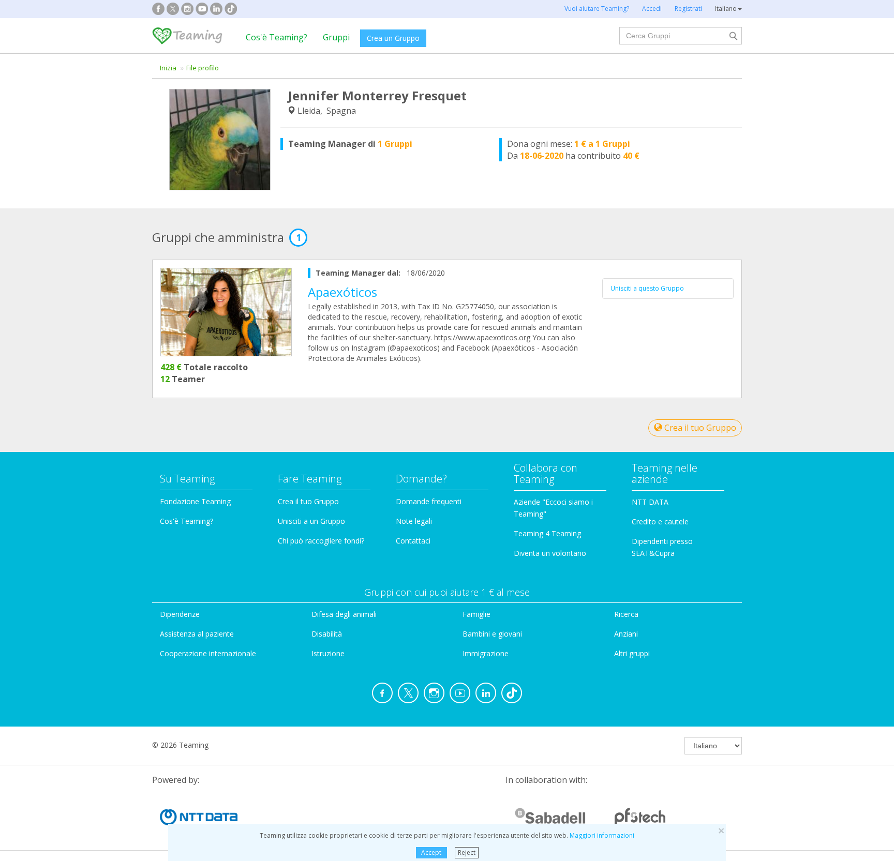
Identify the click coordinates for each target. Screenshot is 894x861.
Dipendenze (180, 614)
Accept (431, 852)
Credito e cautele (660, 521)
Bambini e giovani (492, 634)
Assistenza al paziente (197, 634)
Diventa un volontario (550, 553)
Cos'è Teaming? (276, 37)
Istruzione (328, 653)
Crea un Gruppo (393, 38)
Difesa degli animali (344, 614)
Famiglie (476, 614)
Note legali (414, 521)
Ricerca (626, 614)
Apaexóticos (342, 291)
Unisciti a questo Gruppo (647, 288)
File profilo (202, 67)
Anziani (626, 634)
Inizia (168, 67)
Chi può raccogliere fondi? (321, 541)
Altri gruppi (632, 653)
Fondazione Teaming (195, 501)
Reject (466, 852)
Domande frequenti (428, 501)
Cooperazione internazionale (208, 653)
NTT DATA (650, 502)
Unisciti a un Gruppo (311, 521)
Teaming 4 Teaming (547, 533)
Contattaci (413, 541)
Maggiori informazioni (602, 835)
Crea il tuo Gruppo (699, 427)
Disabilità (326, 634)
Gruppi (336, 37)
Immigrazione (486, 653)
